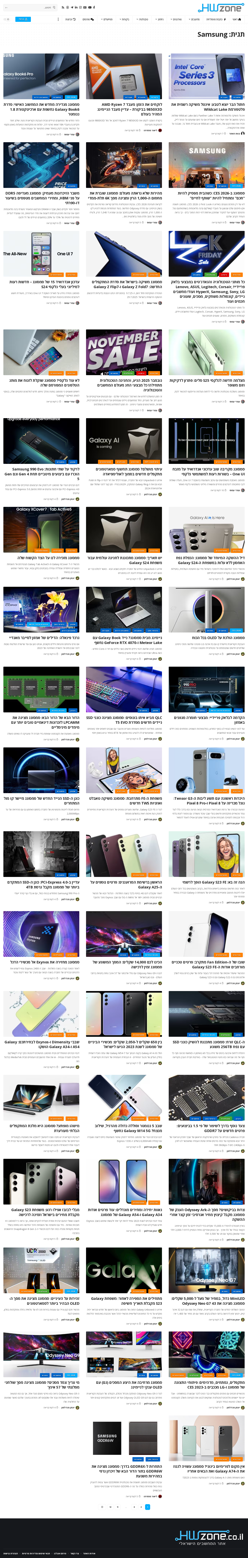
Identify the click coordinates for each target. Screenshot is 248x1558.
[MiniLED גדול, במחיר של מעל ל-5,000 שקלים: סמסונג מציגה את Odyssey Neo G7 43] (207, 1270)
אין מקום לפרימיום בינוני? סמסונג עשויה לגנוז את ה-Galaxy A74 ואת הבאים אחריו (209, 1469)
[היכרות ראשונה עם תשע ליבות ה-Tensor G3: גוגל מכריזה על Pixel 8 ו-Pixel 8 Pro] (207, 770)
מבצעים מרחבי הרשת (38, 624)
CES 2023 (71, 1291)
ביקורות (154, 97)
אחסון (73, 462)
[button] (58, 19)
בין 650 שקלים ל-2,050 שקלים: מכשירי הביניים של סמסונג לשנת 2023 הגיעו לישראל (125, 1044)
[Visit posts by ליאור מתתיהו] (160, 130)
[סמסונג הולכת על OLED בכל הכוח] (207, 609)
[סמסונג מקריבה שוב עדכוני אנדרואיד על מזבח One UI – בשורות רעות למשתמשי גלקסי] (207, 441)
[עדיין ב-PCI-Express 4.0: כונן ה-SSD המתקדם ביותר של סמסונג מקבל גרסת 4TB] (41, 854)
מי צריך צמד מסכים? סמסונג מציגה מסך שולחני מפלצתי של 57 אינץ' (42, 1385)
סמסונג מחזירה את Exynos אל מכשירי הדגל (44, 961)
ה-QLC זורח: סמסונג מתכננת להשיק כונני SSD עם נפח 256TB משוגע (209, 1044)
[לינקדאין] (76, 7)
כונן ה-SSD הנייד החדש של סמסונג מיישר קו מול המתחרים (41, 801)
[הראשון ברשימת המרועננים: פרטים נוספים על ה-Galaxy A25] (124, 854)
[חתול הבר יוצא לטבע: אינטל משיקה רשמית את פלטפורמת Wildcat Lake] (207, 76)
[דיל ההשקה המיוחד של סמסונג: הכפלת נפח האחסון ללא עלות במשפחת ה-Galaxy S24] (207, 530)
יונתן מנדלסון (150, 494)
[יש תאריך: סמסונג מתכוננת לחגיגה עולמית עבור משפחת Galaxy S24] (124, 530)
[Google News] (84, 7)
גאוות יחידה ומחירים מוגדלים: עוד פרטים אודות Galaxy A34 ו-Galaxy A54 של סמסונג (125, 1212)
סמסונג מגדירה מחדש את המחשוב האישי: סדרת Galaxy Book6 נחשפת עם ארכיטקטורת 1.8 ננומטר (41, 109)
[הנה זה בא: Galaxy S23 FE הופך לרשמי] (207, 854)
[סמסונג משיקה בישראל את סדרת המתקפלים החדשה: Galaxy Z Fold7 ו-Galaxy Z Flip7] (124, 254)
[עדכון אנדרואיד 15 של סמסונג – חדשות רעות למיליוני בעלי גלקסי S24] (41, 254)
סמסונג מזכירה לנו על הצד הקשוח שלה (48, 557)
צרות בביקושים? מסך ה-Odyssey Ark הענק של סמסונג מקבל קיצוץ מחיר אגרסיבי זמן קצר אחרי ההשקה (207, 1214)
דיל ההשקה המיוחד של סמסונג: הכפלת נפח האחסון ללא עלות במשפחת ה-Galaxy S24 (210, 560)
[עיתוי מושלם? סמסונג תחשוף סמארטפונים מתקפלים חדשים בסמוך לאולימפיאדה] (124, 441)
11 (117, 1507)
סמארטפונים (138, 275)
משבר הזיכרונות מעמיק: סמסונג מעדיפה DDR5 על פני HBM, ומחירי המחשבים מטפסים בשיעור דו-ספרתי (42, 197)
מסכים (210, 186)
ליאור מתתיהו (150, 130)
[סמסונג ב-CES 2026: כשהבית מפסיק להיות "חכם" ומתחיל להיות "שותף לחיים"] (207, 165)
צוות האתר (234, 133)
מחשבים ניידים (41, 97)
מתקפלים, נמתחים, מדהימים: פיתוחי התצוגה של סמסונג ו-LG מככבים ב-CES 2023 (209, 1385)
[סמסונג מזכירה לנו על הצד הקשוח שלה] (41, 530)
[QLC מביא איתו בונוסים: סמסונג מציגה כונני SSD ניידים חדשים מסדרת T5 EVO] (124, 689)
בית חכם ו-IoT (151, 462)
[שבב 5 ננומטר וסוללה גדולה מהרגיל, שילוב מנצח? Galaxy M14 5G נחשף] (124, 1098)
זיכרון (73, 710)
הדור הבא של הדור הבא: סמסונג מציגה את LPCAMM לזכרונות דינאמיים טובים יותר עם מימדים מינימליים (45, 722)
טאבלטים (121, 462)
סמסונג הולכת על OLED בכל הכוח (218, 637)
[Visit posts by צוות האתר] (243, 133)
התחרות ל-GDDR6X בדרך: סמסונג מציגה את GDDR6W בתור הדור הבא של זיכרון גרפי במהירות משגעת (127, 1471)
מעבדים (224, 97)
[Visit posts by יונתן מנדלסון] (160, 494)
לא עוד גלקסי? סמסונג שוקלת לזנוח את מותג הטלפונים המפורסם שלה (44, 383)
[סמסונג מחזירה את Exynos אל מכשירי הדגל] (41, 934)
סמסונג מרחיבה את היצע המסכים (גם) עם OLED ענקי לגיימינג (129, 1385)
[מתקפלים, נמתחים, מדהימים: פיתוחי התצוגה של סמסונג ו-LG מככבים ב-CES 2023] (207, 1354)
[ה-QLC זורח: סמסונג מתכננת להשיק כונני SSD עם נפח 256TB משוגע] (207, 1014)
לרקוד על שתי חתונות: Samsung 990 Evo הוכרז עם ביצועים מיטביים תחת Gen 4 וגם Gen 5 (42, 473)
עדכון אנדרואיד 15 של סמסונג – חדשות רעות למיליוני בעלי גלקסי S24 (44, 284)
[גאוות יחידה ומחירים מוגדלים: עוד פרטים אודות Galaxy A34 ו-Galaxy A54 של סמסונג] (124, 1182)
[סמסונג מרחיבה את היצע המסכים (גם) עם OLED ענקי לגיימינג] (124, 1354)
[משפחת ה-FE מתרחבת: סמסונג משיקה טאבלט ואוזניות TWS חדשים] (124, 770)
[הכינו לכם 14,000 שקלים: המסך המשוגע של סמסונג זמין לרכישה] (124, 934)
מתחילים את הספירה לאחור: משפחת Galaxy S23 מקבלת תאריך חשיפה (126, 1301)
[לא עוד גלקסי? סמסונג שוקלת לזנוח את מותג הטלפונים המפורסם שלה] (41, 352)
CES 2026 (71, 97)
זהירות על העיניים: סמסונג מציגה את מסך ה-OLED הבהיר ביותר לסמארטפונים (44, 1301)
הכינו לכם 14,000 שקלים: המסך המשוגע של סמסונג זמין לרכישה (127, 964)
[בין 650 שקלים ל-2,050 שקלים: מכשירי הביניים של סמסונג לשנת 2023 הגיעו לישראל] (124, 1014)
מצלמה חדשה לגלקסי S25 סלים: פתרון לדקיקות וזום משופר (207, 383)
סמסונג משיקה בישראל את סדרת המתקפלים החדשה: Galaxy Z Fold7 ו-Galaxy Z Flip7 (127, 284)
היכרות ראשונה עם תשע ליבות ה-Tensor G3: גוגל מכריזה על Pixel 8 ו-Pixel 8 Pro (209, 801)
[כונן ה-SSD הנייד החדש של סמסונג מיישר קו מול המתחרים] (41, 770)
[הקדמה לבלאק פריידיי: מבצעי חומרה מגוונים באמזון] (207, 689)
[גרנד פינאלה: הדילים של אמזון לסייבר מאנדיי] (41, 609)
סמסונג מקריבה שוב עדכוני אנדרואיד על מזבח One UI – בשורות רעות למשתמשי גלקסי (208, 471)
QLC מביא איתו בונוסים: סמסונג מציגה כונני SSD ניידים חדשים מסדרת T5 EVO (124, 720)
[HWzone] (221, 8)
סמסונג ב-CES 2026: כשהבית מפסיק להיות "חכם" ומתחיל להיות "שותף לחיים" (211, 195)
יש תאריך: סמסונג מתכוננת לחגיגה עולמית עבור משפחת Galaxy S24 (124, 560)
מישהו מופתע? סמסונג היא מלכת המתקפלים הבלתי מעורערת (44, 1128)
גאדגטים (237, 275)
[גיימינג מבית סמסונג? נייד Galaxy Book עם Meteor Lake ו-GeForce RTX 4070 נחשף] (124, 609)
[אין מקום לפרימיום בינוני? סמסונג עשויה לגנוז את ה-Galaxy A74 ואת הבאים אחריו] (207, 1438)
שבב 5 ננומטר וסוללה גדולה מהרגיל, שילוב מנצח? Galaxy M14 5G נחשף (128, 1128)
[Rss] (63, 7)
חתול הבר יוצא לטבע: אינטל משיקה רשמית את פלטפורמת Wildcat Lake (208, 107)
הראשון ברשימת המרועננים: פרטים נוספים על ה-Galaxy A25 (126, 884)
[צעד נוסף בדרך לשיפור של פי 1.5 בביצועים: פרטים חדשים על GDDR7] (207, 1098)
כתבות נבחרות (58, 710)
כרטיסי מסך (153, 630)
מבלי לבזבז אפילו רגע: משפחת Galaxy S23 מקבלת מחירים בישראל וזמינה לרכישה (45, 1212)
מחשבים (237, 97)
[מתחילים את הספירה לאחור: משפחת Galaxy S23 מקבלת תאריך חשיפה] (124, 1270)
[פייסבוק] (94, 7)
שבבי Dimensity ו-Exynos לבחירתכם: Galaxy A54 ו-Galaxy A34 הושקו (42, 1044)
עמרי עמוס (69, 134)
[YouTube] (89, 7)
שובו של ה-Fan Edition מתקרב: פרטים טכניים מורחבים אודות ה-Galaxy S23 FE (208, 964)
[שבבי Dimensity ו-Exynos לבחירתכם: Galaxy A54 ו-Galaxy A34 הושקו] (41, 1014)
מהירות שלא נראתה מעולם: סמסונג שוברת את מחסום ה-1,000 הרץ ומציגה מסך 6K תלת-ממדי (125, 195)
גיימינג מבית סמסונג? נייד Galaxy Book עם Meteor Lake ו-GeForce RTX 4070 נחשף (127, 640)
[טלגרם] (72, 7)
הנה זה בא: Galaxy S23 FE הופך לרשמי (213, 882)
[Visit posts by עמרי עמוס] (77, 134)
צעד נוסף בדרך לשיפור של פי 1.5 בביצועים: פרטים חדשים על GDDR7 (211, 1128)
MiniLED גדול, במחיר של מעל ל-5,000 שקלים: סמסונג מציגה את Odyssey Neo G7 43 (208, 1301)
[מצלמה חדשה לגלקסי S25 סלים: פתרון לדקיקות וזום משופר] (207, 352)
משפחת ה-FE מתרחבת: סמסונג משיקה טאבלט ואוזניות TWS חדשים (125, 801)
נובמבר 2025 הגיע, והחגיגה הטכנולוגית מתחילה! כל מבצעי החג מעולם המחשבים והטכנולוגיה (129, 385)
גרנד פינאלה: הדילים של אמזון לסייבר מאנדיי (44, 637)
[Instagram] (80, 7)
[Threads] (67, 7)
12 (110, 1507)
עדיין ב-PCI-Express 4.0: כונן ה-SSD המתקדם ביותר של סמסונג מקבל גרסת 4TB (43, 884)
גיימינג (224, 275)
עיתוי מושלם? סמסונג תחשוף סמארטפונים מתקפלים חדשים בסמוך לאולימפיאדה (129, 471)
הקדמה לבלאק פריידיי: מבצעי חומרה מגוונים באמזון (209, 720)
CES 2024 (236, 630)
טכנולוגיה (210, 275)
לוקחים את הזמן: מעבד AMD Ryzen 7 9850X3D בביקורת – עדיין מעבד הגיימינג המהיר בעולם (129, 109)
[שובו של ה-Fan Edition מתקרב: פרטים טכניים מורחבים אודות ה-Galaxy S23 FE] (207, 934)
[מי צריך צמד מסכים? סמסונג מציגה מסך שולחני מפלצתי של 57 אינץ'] (41, 1354)
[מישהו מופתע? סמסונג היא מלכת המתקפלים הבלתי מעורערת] (41, 1098)
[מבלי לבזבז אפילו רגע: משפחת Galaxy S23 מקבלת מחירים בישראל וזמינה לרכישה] (41, 1182)
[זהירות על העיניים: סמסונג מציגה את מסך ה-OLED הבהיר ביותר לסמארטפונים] (41, 1270)
